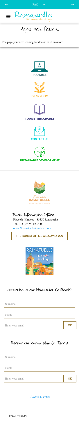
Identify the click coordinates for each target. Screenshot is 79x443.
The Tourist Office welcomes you (39, 235)
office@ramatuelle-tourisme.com (32, 228)
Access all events (40, 396)
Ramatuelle (33, 16)
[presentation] (6, 4)
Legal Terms (17, 416)
